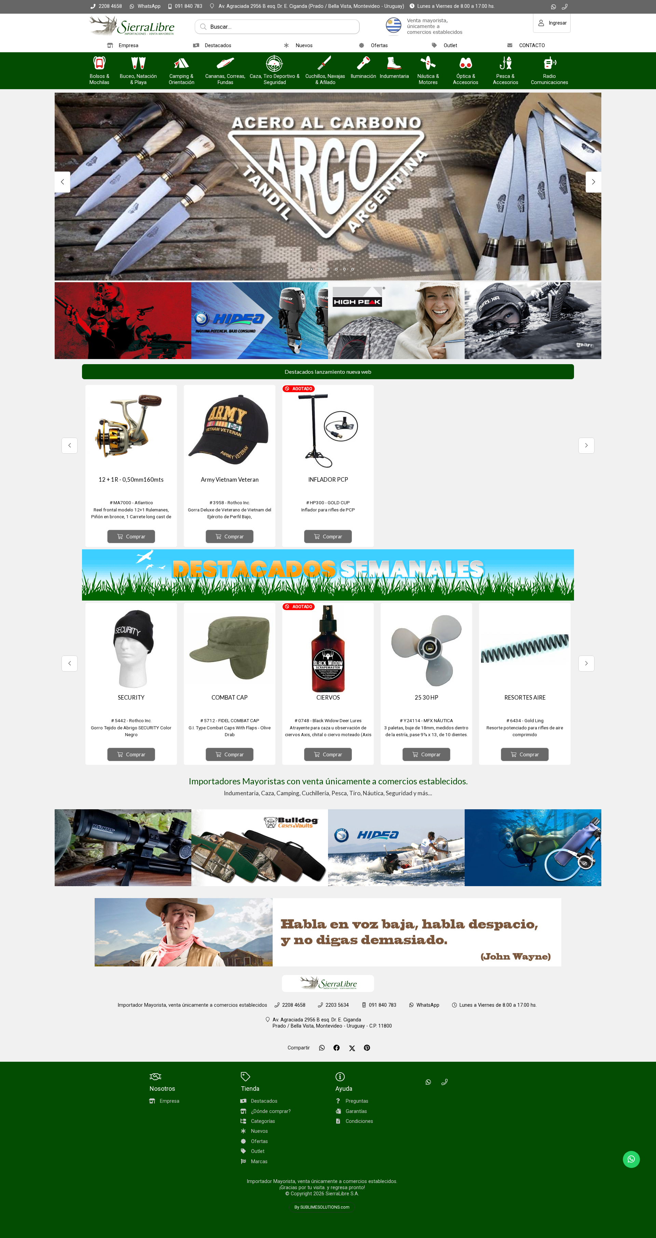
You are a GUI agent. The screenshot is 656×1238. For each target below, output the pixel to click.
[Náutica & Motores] (428, 63)
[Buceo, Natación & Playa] (138, 63)
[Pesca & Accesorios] (506, 63)
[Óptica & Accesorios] (466, 63)
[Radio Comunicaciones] (550, 63)
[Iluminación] (364, 63)
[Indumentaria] (394, 63)
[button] (303, 269)
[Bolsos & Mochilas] (99, 63)
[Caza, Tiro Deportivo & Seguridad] (275, 63)
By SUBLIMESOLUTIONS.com (322, 1207)
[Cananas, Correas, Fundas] (225, 63)
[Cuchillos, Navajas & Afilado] (325, 63)
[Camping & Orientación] (181, 63)
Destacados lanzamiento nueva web (328, 371)
